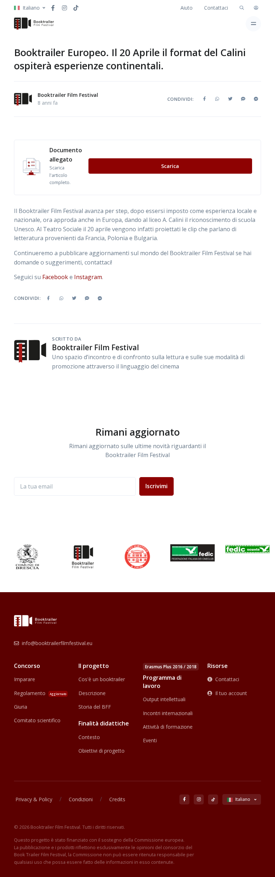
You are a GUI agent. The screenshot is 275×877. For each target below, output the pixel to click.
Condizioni (81, 799)
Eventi (150, 740)
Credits (117, 799)
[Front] (34, 23)
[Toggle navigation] (253, 23)
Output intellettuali (164, 699)
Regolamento (40, 693)
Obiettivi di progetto (101, 750)
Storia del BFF (94, 706)
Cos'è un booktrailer (101, 679)
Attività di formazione (168, 726)
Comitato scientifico (37, 720)
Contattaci (216, 7)
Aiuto (186, 7)
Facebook (55, 277)
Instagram (88, 277)
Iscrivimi (156, 486)
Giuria (20, 706)
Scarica (170, 166)
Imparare (24, 679)
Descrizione (92, 693)
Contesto (89, 737)
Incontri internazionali (168, 713)
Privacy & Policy (33, 799)
